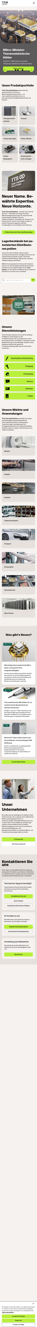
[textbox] (16, 280)
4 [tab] (22, 70)
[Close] (33, 1303)
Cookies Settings (18, 1324)
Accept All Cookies (18, 1316)
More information (8, 1312)
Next (31, 70)
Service (30, 381)
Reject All (18, 1320)
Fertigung (29, 366)
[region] (18, 1314)
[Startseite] (5, 3)
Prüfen (30, 396)
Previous (5, 70)
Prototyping (28, 374)
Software (29, 389)
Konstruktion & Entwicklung (22, 358)
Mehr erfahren (18, 68)
